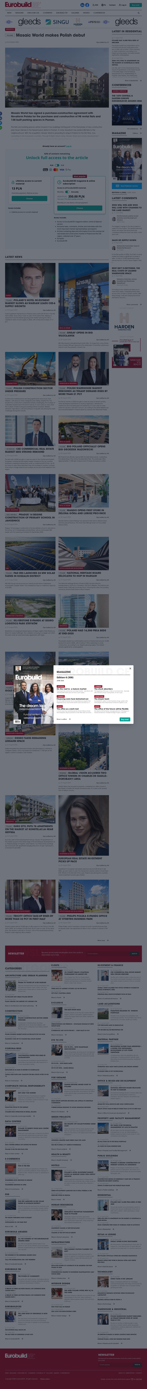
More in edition (64, 719)
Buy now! (125, 719)
